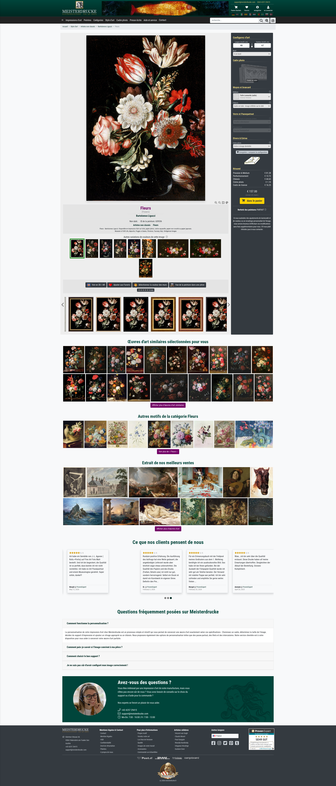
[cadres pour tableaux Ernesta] (184, 314)
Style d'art (109, 20)
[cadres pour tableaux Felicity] (129, 314)
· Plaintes (103, 749)
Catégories (98, 20)
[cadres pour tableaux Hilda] (156, 314)
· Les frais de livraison (145, 739)
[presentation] (62, 305)
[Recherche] (261, 20)
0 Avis (151, 290)
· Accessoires (141, 749)
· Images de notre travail (145, 746)
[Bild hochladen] (273, 20)
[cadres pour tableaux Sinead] (74, 314)
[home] (62, 20)
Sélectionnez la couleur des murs (152, 285)
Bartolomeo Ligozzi (105, 26)
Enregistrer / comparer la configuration (253, 152)
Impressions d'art (74, 20)
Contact (162, 20)
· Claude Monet (179, 736)
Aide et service (150, 20)
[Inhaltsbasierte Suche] (267, 20)
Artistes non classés (88, 26)
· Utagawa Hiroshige (181, 746)
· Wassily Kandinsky (181, 743)
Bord (234, 51)
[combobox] (252, 54)
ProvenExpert (95, 587)
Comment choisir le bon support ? (83, 656)
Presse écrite (135, 20)
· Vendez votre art (143, 736)
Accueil (65, 26)
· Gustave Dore (179, 749)
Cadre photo (122, 20)
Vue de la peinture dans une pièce (189, 285)
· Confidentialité (105, 743)
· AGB (102, 739)
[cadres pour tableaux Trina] (101, 314)
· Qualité (140, 743)
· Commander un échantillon (147, 752)
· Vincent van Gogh (181, 733)
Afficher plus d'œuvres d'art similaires (168, 405)
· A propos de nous (106, 752)
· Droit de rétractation (107, 746)
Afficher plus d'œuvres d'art (168, 528)
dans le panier (253, 200)
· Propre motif (142, 733)
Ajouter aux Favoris (121, 285)
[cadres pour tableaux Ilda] (211, 314)
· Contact (103, 733)
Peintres (87, 20)
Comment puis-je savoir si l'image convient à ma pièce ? (94, 647)
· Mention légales (106, 736)
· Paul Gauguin (179, 739)
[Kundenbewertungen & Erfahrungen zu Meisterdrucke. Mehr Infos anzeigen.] (261, 739)
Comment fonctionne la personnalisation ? (87, 623)
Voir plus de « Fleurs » (168, 451)
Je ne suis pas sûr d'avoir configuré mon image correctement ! (97, 665)
